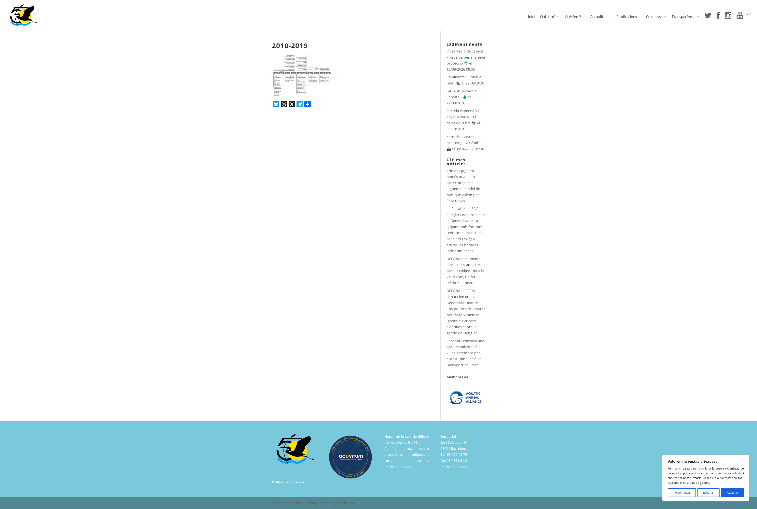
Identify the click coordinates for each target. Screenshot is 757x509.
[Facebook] (718, 21)
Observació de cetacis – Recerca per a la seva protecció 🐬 (466, 57)
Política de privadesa (288, 482)
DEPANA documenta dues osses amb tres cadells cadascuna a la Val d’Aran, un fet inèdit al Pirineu (465, 270)
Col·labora (654, 17)
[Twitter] (708, 21)
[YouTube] (739, 21)
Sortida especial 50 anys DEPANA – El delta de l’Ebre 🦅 (463, 116)
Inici (531, 17)
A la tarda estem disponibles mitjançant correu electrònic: (406, 454)
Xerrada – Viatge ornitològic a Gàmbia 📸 (464, 142)
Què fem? (573, 17)
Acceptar (732, 492)
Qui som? (548, 17)
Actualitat (598, 17)
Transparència (683, 17)
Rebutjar (708, 492)
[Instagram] (728, 21)
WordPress (346, 503)
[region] (705, 478)
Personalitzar (681, 492)
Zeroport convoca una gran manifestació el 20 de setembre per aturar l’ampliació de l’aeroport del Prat (465, 352)
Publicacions (626, 17)
